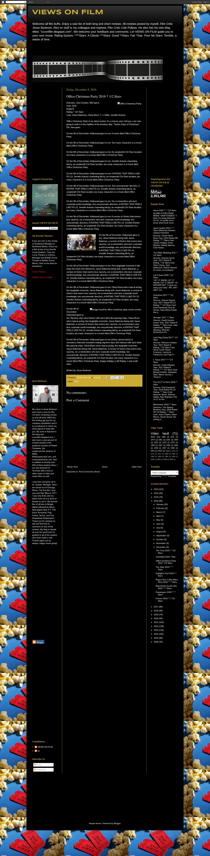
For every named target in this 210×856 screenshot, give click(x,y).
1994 (166, 456)
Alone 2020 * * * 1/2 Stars (164, 210)
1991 (168, 440)
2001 (153, 451)
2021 (156, 622)
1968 (167, 451)
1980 (166, 454)
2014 (156, 493)
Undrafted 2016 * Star (165, 557)
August (159, 531)
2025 (156, 638)
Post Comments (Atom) (89, 472)
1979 (173, 443)
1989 (176, 445)
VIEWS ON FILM (67, 12)
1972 (173, 451)
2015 (156, 497)
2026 (156, 642)
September (161, 535)
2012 (153, 437)
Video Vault (160, 433)
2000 (152, 459)
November (161, 543)
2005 (158, 459)
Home (33, 47)
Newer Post (72, 467)
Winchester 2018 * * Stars (164, 404)
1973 (152, 454)
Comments (41, 769)
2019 (156, 614)
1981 (160, 440)
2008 (165, 459)
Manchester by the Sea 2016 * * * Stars (166, 587)
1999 (176, 440)
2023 (156, 630)
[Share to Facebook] (119, 377)
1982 (173, 454)
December (161, 547)
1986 (153, 445)
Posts (38, 765)
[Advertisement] (45, 130)
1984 (164, 437)
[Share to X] (117, 377)
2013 (156, 489)
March (159, 512)
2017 (156, 607)
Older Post (136, 467)
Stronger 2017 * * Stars (163, 317)
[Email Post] (107, 378)
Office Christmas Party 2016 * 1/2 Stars (166, 562)
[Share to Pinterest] (122, 377)
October (160, 539)
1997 (164, 448)
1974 (153, 440)
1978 (164, 443)
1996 (173, 456)
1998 (173, 448)
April (158, 516)
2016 (76, 382)
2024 (156, 634)
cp (39, 751)
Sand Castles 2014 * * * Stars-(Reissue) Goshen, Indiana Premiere (164, 230)
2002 (156, 443)
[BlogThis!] (114, 377)
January (160, 504)
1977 (159, 454)
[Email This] (111, 377)
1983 (152, 456)
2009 (171, 459)
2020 (156, 618)
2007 (160, 451)
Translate (172, 476)
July (158, 528)
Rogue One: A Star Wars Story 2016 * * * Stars (167, 580)
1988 (168, 445)
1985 (159, 456)
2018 (156, 611)
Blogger (117, 823)
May (158, 520)
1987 (160, 445)
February (160, 508)
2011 (172, 437)
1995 (156, 448)
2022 (156, 626)
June (158, 524)
